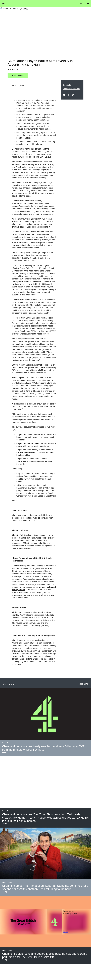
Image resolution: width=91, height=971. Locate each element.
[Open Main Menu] (88, 3)
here (48, 515)
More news (83, 684)
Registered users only (71, 89)
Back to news (18, 75)
